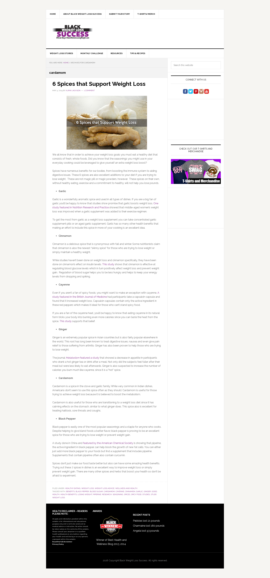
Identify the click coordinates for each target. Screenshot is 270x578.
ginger (147, 491)
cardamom (109, 491)
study (153, 494)
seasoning (118, 494)
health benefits (68, 494)
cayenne (120, 491)
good (154, 491)
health (56, 494)
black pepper (82, 491)
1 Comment (89, 90)
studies (146, 494)
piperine (97, 494)
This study (108, 264)
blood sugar (96, 491)
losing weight (85, 494)
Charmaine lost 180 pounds (149, 525)
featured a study (82, 357)
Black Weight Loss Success (72, 32)
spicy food (136, 494)
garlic (139, 491)
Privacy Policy (58, 544)
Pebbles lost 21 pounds (146, 520)
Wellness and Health (126, 488)
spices (127, 494)
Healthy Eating (72, 488)
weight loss (87, 488)
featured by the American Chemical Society (108, 443)
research (107, 494)
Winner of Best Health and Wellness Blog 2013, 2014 (111, 541)
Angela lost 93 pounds (146, 530)
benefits (70, 491)
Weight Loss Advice (104, 488)
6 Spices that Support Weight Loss (98, 83)
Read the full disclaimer (62, 542)
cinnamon (130, 491)
